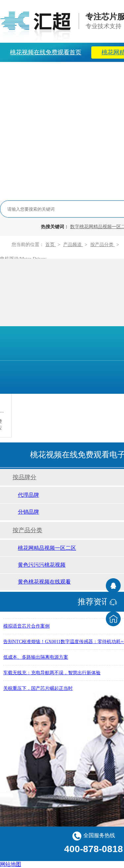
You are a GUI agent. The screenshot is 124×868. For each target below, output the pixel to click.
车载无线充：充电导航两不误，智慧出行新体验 (52, 671)
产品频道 (73, 244)
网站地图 (10, 864)
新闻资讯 (66, 71)
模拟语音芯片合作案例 (26, 625)
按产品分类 (102, 244)
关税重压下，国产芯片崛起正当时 (38, 687)
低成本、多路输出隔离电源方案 (35, 656)
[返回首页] (113, 618)
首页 (50, 244)
